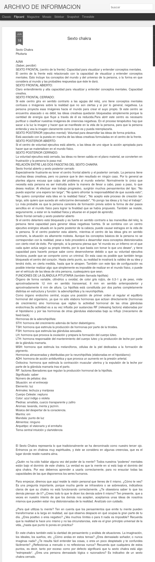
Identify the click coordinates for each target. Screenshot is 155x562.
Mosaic (46, 17)
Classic (6, 17)
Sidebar (59, 17)
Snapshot (73, 17)
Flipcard (19, 17)
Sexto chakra (79, 38)
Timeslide (88, 17)
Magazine (33, 17)
